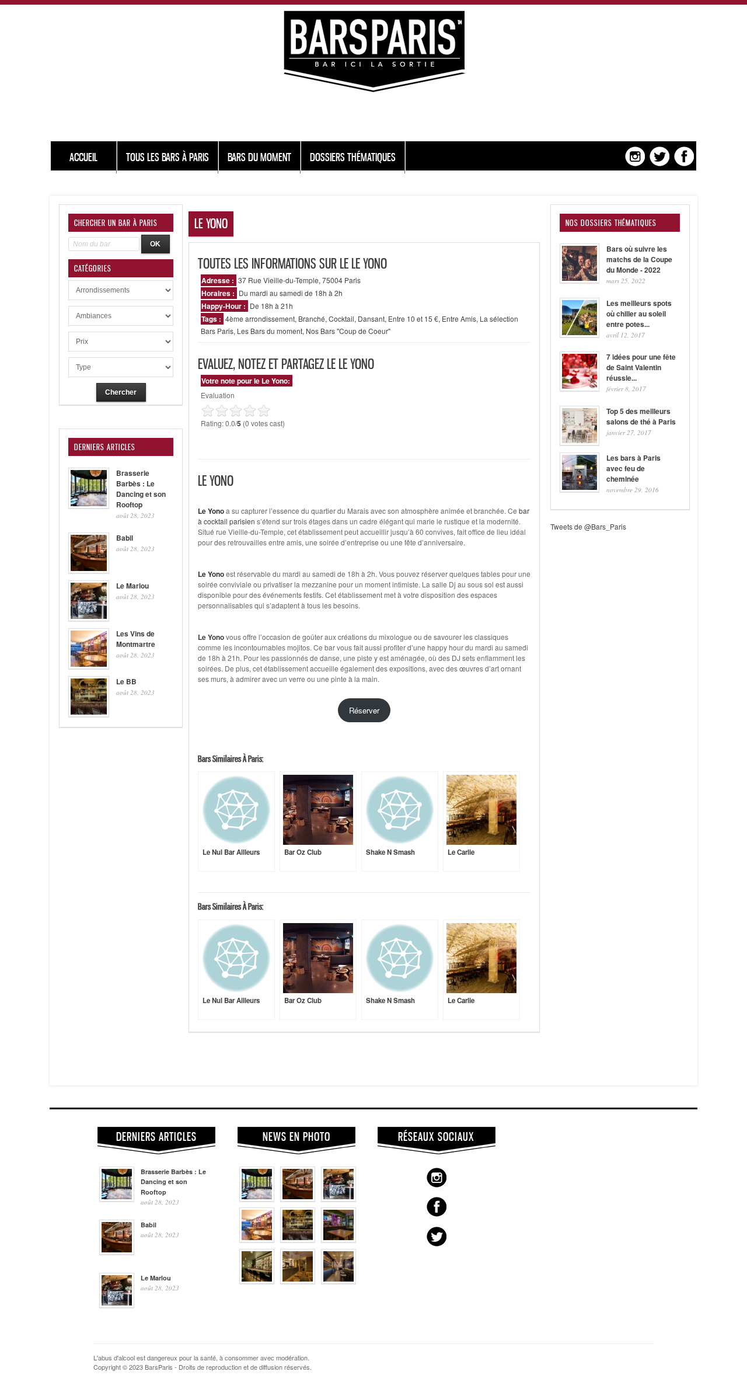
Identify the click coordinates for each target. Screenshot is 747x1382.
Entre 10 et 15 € (413, 318)
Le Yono (211, 637)
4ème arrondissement (260, 318)
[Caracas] (338, 1239)
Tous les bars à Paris (167, 157)
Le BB (126, 681)
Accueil (83, 157)
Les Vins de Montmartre (135, 638)
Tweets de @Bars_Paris (588, 526)
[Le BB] (297, 1239)
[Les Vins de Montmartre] (256, 1239)
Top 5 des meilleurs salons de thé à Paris (641, 416)
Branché (311, 318)
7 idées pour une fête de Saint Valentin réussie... (641, 367)
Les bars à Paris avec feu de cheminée (633, 468)
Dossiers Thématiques (353, 157)
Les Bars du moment (269, 331)
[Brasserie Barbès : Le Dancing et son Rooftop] (256, 1198)
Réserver (364, 710)
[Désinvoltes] (338, 1281)
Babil (124, 537)
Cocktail (341, 318)
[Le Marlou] (338, 1198)
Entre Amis (459, 318)
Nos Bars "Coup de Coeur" (348, 331)
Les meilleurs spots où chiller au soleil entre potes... (639, 313)
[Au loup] (256, 1281)
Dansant (371, 318)
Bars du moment (259, 157)
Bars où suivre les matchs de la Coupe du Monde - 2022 (639, 259)
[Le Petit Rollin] (297, 1281)
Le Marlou (132, 585)
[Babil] (297, 1198)
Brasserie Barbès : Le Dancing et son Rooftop (141, 489)
